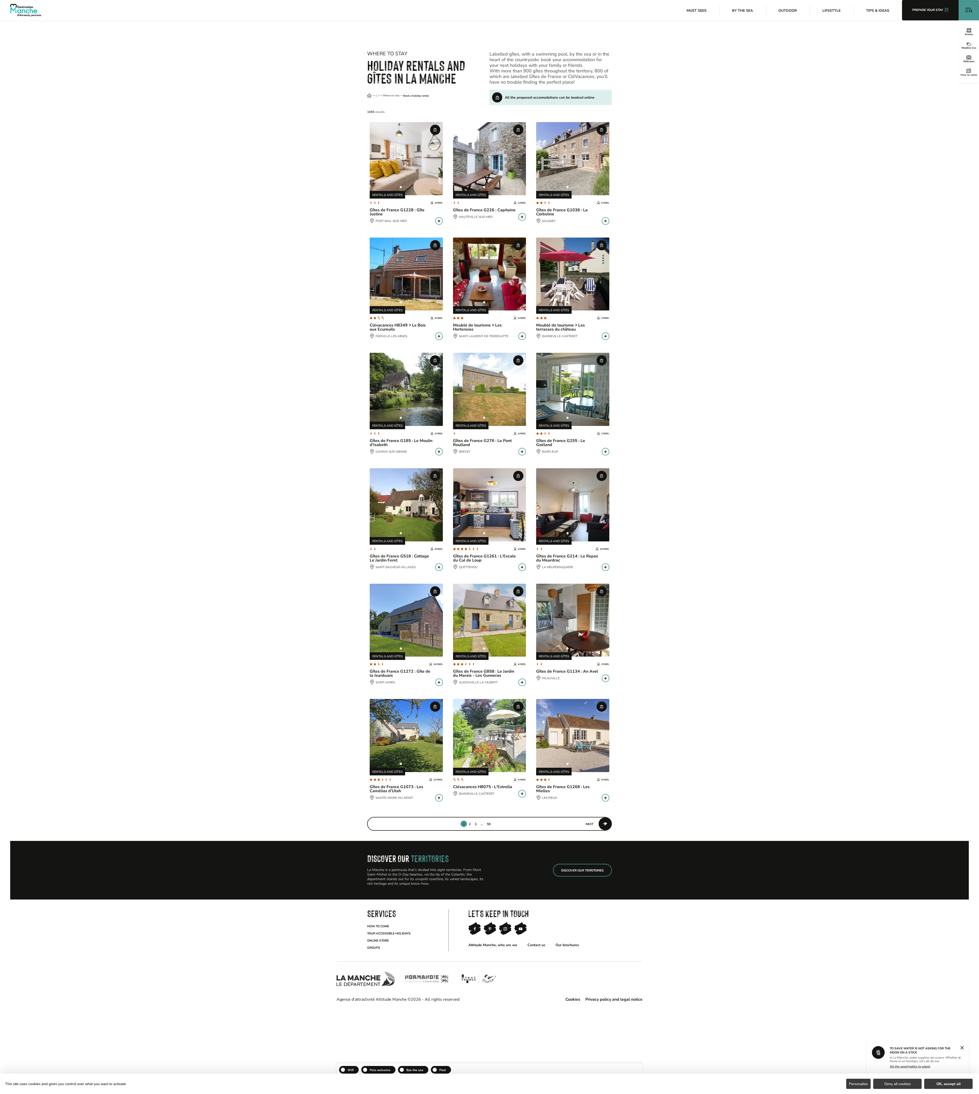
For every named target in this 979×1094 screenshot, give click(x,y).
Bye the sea (414, 1070)
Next (590, 824)
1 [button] (464, 824)
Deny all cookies (897, 1084)
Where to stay (391, 95)
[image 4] (411, 187)
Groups (373, 947)
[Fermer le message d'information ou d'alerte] (962, 1048)
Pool (442, 1070)
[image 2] (404, 187)
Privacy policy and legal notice (613, 999)
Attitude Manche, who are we (492, 944)
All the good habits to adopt (910, 1066)
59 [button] (489, 824)
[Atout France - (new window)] (478, 979)
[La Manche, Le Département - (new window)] (366, 979)
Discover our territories (582, 870)
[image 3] (408, 187)
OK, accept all (948, 1084)
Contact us (536, 944)
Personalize (858, 1084)
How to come (969, 74)
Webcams (969, 61)
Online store (378, 940)
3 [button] (475, 824)
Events (969, 34)
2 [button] (470, 824)
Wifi (350, 1070)
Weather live (968, 47)
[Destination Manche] (25, 10)
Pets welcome (380, 1070)
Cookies (572, 999)
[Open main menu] (969, 10)
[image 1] (401, 187)
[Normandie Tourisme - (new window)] (427, 979)
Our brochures (567, 944)
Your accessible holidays (389, 933)
